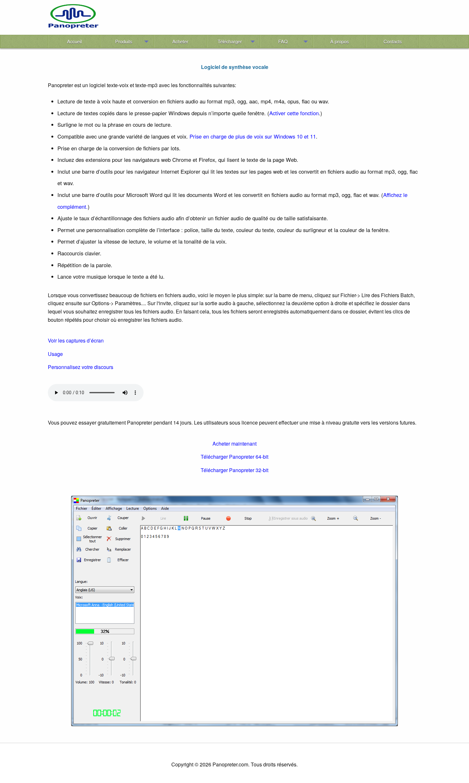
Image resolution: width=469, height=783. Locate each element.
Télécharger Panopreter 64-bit (234, 456)
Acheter (180, 41)
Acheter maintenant (234, 443)
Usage (55, 354)
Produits (123, 41)
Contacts (392, 41)
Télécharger (230, 41)
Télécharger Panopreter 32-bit (234, 470)
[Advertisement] (260, 18)
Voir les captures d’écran (76, 340)
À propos (339, 41)
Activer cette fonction (294, 113)
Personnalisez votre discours (80, 367)
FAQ (283, 41)
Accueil (74, 41)
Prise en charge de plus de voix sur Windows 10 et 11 (253, 136)
